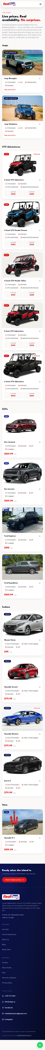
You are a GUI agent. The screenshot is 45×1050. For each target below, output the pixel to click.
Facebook (9, 1008)
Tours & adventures (9, 934)
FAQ (3, 973)
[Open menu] (40, 4)
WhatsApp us (10, 1002)
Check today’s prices (13, 880)
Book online (6, 950)
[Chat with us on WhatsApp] (40, 1045)
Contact (5, 963)
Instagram (9, 1019)
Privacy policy (7, 983)
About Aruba (6, 968)
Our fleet (5, 929)
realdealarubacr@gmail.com (16, 1013)
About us (5, 939)
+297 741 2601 (10, 996)
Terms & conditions (9, 978)
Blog (4, 944)
